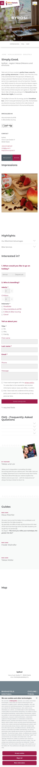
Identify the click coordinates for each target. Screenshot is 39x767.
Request (7, 158)
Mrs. (5, 332)
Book (16, 158)
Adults (4, 287)
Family (6, 334)
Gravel (6, 314)
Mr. (5, 329)
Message (5, 371)
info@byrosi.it (6, 148)
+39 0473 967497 (7, 146)
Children (5, 295)
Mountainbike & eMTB (12, 309)
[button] (36, 698)
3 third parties (13, 701)
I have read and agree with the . (19, 382)
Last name (6, 346)
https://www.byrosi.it (8, 150)
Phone (4, 363)
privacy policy (29, 382)
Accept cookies (19, 753)
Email (4, 354)
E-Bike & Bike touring (12, 312)
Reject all (19, 758)
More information (19, 763)
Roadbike (7, 306)
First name (6, 338)
